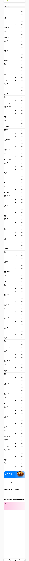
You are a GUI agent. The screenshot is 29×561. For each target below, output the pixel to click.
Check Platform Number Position (9, 2)
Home (4, 2)
